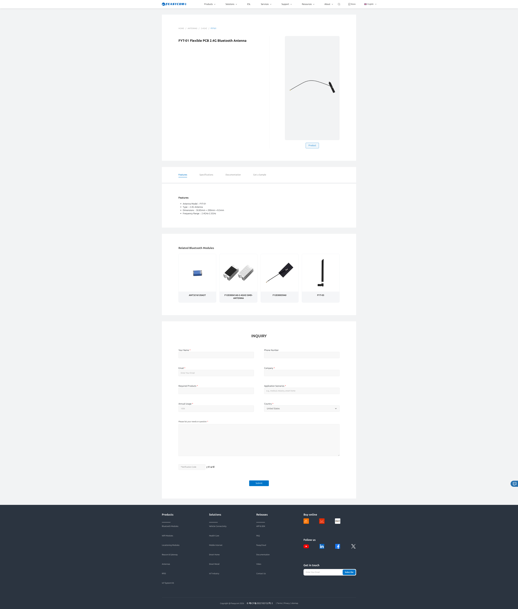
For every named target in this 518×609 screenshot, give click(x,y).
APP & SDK (260, 526)
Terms (279, 603)
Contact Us (261, 573)
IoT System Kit (168, 583)
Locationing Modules (170, 545)
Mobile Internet (215, 545)
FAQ (258, 536)
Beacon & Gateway (170, 554)
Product (312, 145)
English (370, 4)
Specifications (206, 174)
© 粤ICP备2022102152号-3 (260, 603)
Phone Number (271, 350)
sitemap (294, 603)
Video (258, 564)
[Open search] (339, 4)
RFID (164, 573)
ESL (249, 4)
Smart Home (214, 554)
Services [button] (265, 4)
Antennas (192, 28)
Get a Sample (259, 174)
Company (269, 368)
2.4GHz (204, 28)
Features (182, 174)
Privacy (287, 603)
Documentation (233, 174)
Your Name (184, 350)
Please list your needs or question (192, 421)
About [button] (327, 4)
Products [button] (208, 4)
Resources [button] (307, 4)
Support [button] (285, 4)
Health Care (214, 536)
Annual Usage (185, 403)
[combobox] (302, 408)
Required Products (188, 386)
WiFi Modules (167, 536)
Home (181, 28)
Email (181, 368)
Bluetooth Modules (170, 526)
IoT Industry (214, 573)
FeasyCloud (261, 545)
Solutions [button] (230, 4)
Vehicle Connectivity (217, 526)
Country (268, 403)
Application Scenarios (275, 386)
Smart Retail (214, 564)
